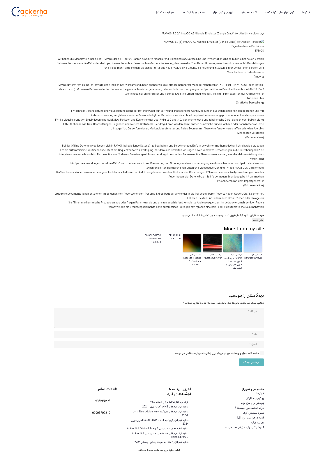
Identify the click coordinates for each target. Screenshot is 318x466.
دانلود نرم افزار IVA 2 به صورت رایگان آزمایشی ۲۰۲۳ (161, 442)
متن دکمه (258, 220)
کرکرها (260, 393)
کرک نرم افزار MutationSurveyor (253, 256)
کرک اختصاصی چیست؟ (249, 408)
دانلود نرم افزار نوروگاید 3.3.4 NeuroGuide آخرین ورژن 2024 (159, 422)
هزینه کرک (257, 422)
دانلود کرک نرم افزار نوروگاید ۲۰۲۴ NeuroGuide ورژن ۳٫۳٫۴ (160, 413)
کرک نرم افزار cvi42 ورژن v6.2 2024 (169, 402)
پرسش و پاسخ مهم (252, 403)
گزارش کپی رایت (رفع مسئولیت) (244, 427)
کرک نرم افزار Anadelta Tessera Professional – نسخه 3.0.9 (192, 259)
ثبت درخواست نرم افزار (250, 417)
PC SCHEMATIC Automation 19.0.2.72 (153, 239)
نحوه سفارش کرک (253, 413)
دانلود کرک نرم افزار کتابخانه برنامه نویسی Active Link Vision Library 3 (160, 435)
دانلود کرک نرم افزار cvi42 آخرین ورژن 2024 (165, 407)
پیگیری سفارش (255, 398)
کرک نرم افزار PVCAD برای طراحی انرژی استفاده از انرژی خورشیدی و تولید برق (233, 261)
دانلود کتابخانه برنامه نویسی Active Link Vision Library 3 (157, 429)
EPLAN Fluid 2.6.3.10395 (175, 237)
